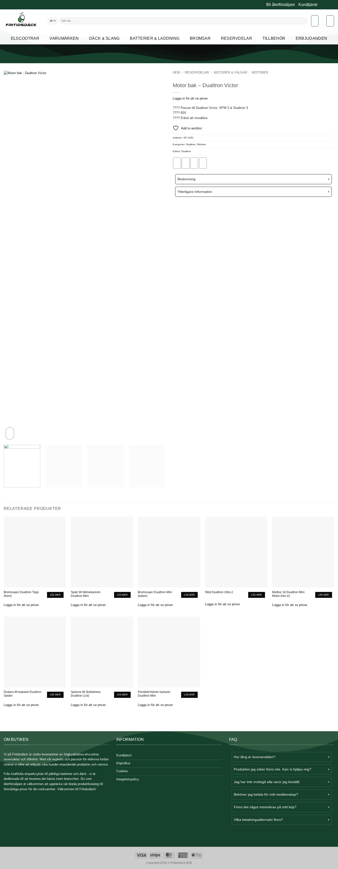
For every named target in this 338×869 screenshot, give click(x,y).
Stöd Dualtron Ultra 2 (219, 592)
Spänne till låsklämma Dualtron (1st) (85, 693)
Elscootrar (25, 38)
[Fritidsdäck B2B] (22, 20)
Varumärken (64, 38)
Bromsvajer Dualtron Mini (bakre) (155, 593)
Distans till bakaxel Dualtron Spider (22, 693)
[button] (314, 20)
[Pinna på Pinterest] (203, 163)
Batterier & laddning (154, 38)
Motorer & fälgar (230, 72)
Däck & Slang (104, 38)
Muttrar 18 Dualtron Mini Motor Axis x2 (288, 593)
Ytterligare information (194, 192)
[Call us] (332, 4)
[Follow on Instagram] (324, 4)
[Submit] (305, 21)
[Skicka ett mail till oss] (328, 4)
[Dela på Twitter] (186, 163)
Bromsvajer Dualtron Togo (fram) (21, 593)
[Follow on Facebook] (321, 4)
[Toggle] (179, 179)
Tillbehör (274, 38)
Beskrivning (186, 179)
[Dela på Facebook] (177, 163)
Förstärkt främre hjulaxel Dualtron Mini (154, 693)
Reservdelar (236, 38)
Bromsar (200, 38)
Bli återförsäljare (280, 4)
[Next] (155, 256)
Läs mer (55, 595)
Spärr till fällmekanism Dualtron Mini (85, 593)
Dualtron (191, 144)
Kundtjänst (307, 4)
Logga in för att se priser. (190, 98)
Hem (176, 72)
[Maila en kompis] (194, 163)
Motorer (260, 72)
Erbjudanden (311, 38)
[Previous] (13, 256)
